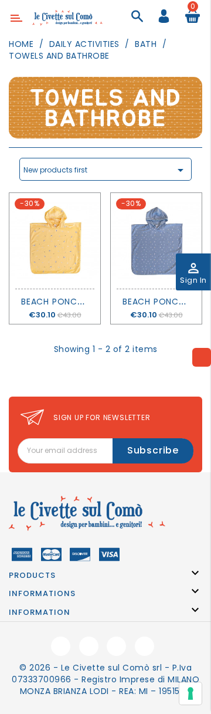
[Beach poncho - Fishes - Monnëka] (156, 241)
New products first (105, 170)
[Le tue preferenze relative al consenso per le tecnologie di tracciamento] (190, 693)
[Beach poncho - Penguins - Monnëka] (54, 241)
